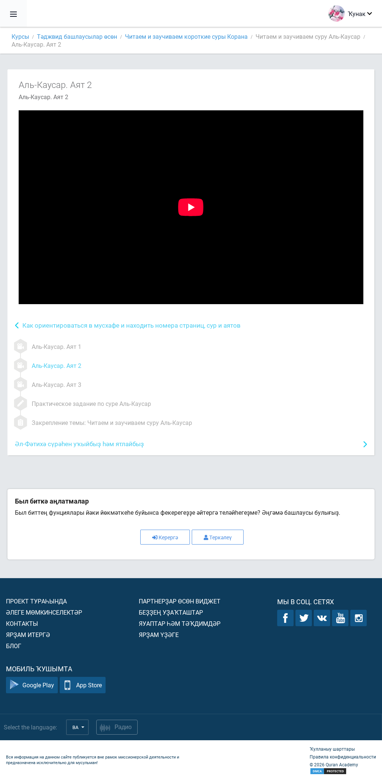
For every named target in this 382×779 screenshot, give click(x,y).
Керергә (168, 537)
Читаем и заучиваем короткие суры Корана (186, 36)
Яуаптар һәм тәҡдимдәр (179, 623)
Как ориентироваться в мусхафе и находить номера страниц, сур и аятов (131, 325)
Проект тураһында (36, 601)
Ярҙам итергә (28, 634)
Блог (13, 646)
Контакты (22, 623)
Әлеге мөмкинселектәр (44, 612)
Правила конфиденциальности (343, 757)
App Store (89, 685)
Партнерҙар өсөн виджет (179, 601)
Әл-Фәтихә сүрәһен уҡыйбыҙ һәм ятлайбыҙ (79, 443)
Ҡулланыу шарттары (332, 749)
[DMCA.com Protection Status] (343, 771)
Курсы (20, 36)
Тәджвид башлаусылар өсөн (77, 36)
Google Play (38, 685)
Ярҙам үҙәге (159, 634)
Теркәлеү (220, 537)
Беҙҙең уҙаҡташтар (171, 612)
